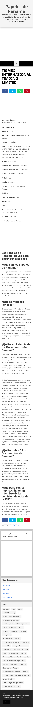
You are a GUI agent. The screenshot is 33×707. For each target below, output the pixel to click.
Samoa (5, 664)
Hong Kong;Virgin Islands (11, 642)
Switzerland (7, 668)
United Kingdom (8, 679)
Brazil (13, 609)
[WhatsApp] (20, 91)
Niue (4, 653)
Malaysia (17, 650)
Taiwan (15, 668)
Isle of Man (6, 646)
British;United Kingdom (11, 620)
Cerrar (6, 702)
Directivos (5, 589)
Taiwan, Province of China (11, 672)
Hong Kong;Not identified (11, 638)
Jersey (15, 646)
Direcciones (6, 585)
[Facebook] (5, 91)
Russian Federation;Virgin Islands (14, 661)
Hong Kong (7, 635)
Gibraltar (14, 631)
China (23, 526)
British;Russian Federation (11, 616)
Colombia (12, 627)
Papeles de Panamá (16, 9)
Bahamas (6, 609)
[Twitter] (12, 91)
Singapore (22, 664)
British (20, 609)
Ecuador (6, 631)
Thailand (25, 672)
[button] (16, 63)
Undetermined (8, 675)
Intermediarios (7, 597)
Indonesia (25, 642)
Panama (23, 653)
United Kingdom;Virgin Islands (13, 683)
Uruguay (17, 686)
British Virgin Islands (17, 526)
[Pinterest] (27, 91)
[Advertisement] (16, 44)
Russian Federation (23, 657)
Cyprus (20, 627)
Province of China (9, 657)
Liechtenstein (23, 646)
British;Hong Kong (9, 613)
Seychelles (13, 664)
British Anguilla (8, 624)
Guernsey (22, 631)
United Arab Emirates (22, 675)
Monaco (25, 650)
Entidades (14, 524)
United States (7, 686)
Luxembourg (7, 650)
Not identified (13, 653)
